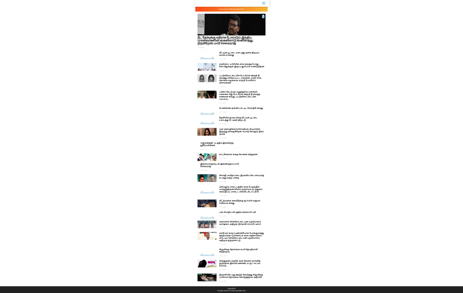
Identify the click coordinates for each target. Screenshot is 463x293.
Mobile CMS (242, 291)
